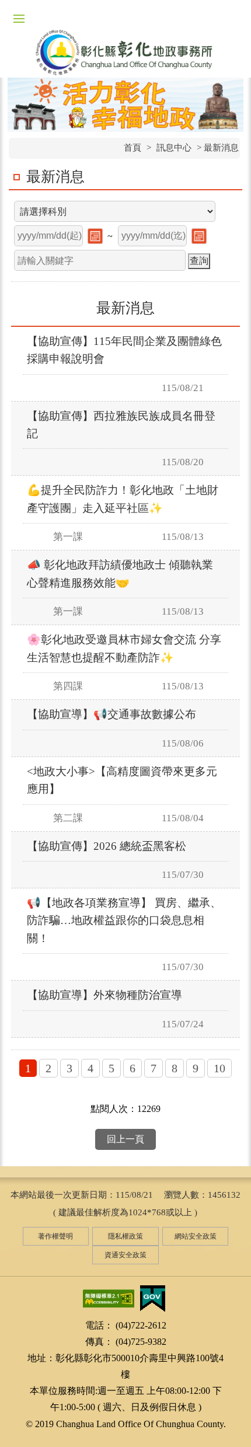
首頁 (132, 147)
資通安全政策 (125, 1254)
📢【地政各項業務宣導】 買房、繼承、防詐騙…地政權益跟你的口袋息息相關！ (124, 920)
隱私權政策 (125, 1236)
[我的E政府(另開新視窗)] (152, 1297)
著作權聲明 (55, 1236)
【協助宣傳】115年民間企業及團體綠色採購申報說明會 (124, 350)
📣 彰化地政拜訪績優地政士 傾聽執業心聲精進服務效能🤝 (120, 573)
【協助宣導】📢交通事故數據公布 (111, 714)
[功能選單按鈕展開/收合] (18, 18)
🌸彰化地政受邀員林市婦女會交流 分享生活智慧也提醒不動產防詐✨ (124, 648)
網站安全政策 (196, 1236)
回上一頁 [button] (125, 1139)
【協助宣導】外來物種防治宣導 (104, 995)
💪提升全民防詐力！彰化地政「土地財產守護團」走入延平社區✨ (122, 499)
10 (219, 1068)
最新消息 (55, 176)
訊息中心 (173, 147)
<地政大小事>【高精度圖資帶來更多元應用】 (122, 780)
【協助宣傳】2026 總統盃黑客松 (106, 846)
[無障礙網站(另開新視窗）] (108, 1297)
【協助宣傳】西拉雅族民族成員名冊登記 (121, 425)
